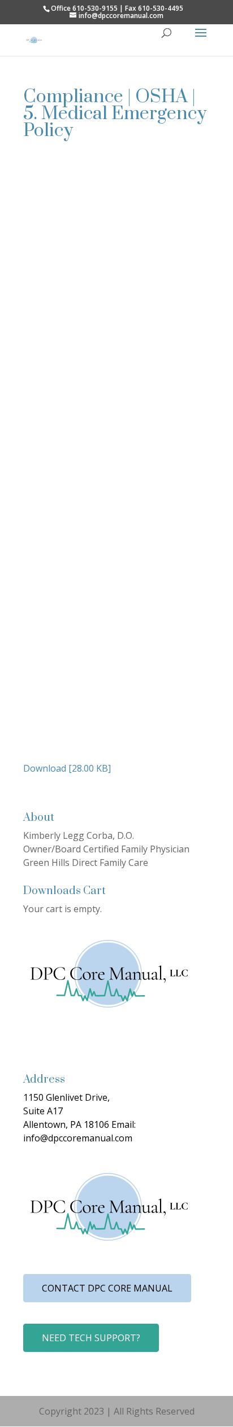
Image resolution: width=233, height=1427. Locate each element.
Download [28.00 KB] (67, 768)
